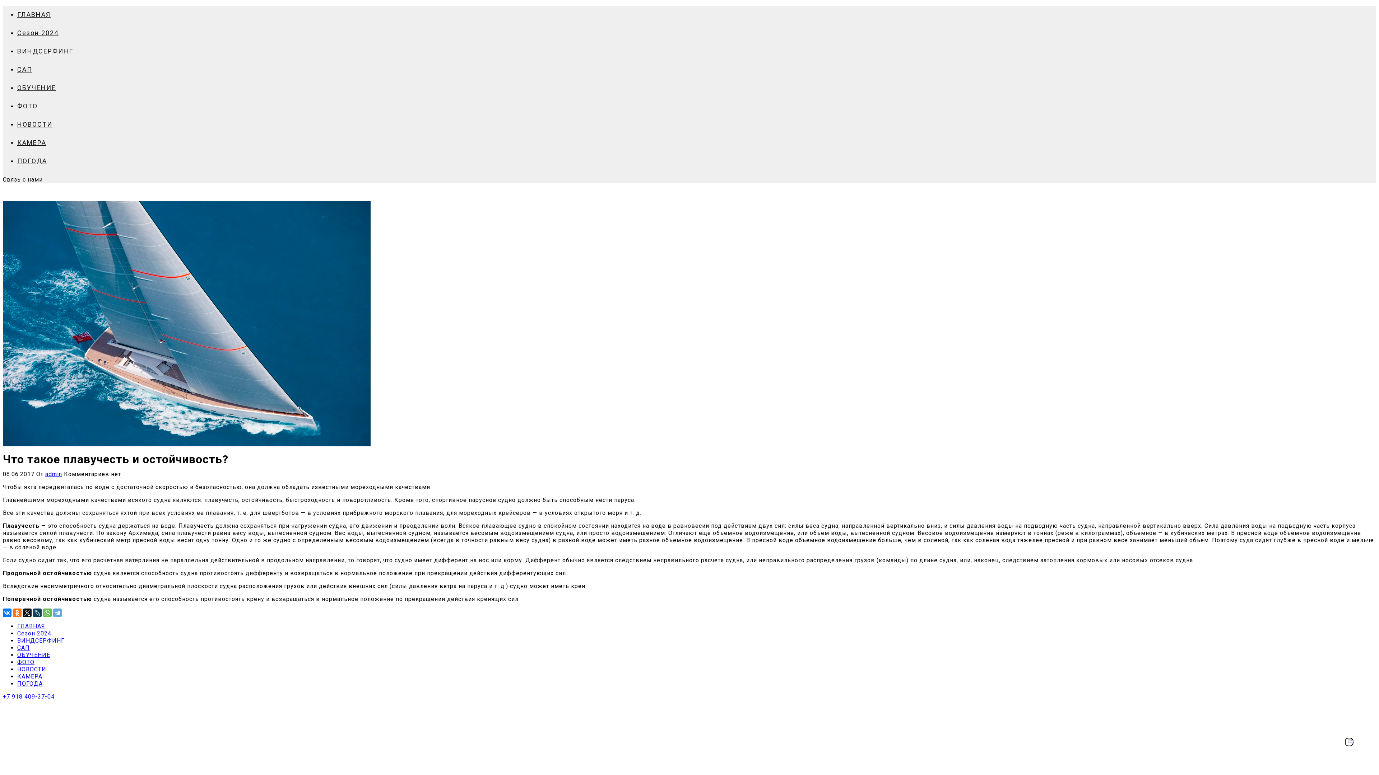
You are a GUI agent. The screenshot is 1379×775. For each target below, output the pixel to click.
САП (24, 69)
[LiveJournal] (37, 613)
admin (53, 474)
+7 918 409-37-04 (29, 696)
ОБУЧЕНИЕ (36, 87)
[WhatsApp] (47, 613)
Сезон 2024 (38, 33)
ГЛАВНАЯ (34, 14)
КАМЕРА (31, 142)
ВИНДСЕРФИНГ (45, 51)
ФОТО (27, 106)
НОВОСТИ (34, 124)
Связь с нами (23, 179)
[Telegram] (57, 613)
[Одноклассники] (17, 613)
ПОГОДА (32, 161)
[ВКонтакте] (7, 613)
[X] (27, 613)
